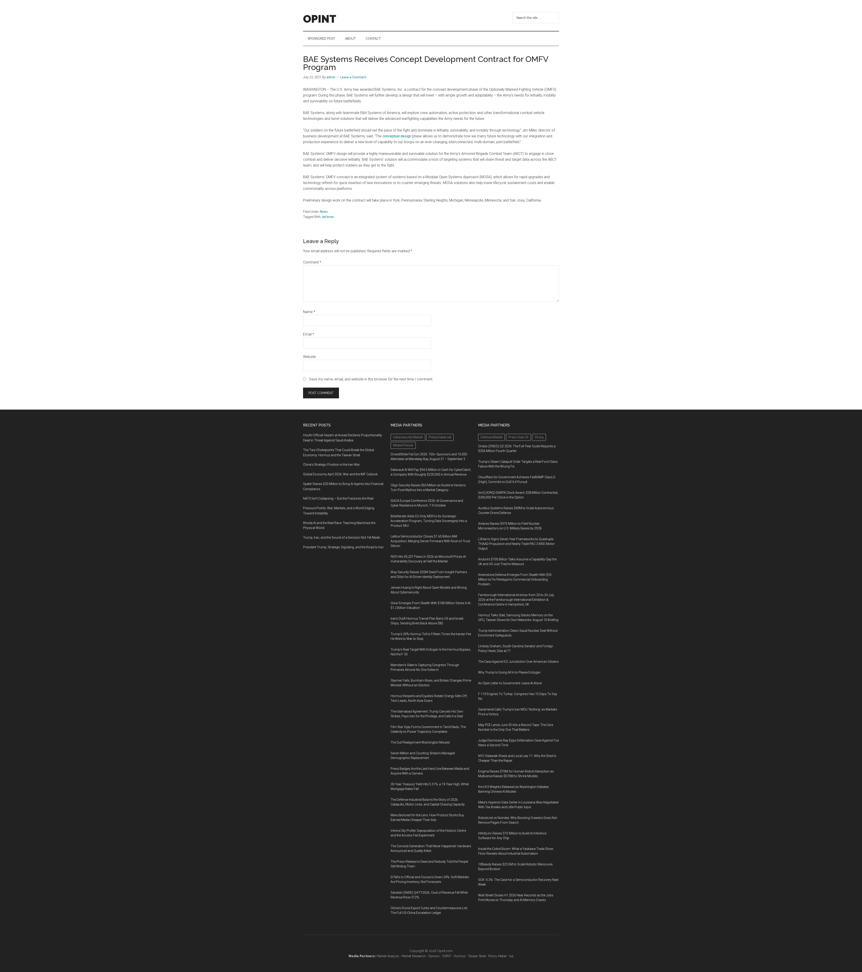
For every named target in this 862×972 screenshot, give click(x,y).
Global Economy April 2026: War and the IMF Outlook (340, 474)
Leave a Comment (353, 77)
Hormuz (460, 956)
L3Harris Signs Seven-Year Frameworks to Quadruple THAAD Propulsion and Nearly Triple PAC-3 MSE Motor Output (516, 543)
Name (309, 312)
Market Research (414, 956)
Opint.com (445, 951)
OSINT (446, 956)
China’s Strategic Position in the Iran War (331, 464)
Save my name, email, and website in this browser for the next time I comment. (371, 379)
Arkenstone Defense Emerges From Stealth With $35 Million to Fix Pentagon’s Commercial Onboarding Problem (515, 579)
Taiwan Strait (477, 956)
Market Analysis (388, 956)
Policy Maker (497, 956)
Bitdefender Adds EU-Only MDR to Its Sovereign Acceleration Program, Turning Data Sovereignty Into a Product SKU (429, 520)
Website (309, 357)
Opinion (434, 956)
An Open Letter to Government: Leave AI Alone (510, 683)
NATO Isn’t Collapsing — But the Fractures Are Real (338, 498)
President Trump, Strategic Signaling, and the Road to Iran (343, 547)
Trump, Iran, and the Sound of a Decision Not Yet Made (341, 537)
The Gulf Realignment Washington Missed (420, 742)
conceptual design (397, 136)
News (324, 211)
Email (308, 334)
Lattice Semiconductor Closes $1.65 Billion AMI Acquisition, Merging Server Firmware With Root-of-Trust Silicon (430, 541)
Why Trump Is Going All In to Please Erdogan (509, 672)
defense (328, 217)
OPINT (319, 19)
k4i (511, 956)
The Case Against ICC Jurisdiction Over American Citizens (518, 661)
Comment (312, 262)
